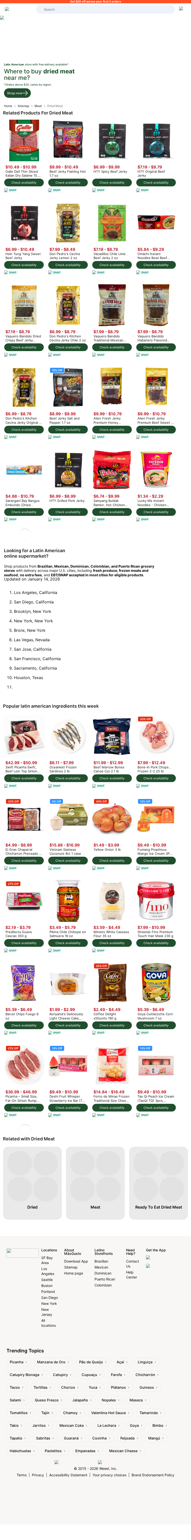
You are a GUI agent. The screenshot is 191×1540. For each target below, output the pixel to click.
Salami (15, 1400)
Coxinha (99, 1438)
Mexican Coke (71, 1425)
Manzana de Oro (51, 1362)
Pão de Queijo (91, 1362)
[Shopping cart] (182, 9)
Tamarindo (149, 1413)
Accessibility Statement (68, 1475)
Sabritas (43, 1438)
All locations (48, 1323)
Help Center (131, 1274)
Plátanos (118, 1387)
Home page (73, 1273)
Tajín (45, 1413)
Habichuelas (20, 1451)
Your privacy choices (109, 1475)
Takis (14, 1425)
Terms (22, 1475)
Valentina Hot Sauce (108, 1413)
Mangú (154, 1438)
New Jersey (46, 1312)
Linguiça (145, 1362)
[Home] (19, 9)
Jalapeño (80, 1400)
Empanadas (85, 1451)
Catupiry (60, 1375)
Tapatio (16, 1438)
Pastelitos (53, 1451)
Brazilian (101, 1261)
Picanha (16, 1362)
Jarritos (39, 1425)
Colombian (103, 1285)
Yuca (93, 1387)
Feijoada (127, 1438)
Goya (134, 1425)
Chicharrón (145, 1375)
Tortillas (41, 1387)
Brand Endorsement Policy (153, 1475)
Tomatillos (19, 1413)
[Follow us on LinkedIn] (117, 1462)
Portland (48, 1291)
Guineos (147, 1387)
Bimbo (157, 1425)
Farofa (116, 1375)
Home (8, 106)
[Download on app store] (165, 1259)
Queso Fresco (47, 1400)
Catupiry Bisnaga (24, 1375)
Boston (46, 1285)
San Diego (49, 1297)
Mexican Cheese (123, 1451)
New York (49, 1303)
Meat (38, 106)
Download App (76, 1261)
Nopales (109, 1400)
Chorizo (68, 1387)
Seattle (47, 1279)
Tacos (15, 1387)
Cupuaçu (89, 1375)
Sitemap (23, 106)
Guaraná (71, 1438)
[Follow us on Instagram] (75, 1462)
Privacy (38, 1475)
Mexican (101, 1267)
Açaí (120, 1362)
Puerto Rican (105, 1279)
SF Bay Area (47, 1260)
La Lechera (106, 1425)
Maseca (136, 1400)
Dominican (103, 1273)
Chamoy (70, 1413)
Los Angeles (47, 1271)
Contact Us (132, 1263)
